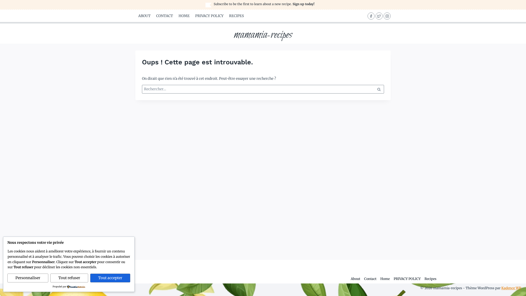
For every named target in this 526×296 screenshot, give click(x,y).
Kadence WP (511, 288)
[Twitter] (379, 16)
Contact (164, 16)
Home (184, 16)
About (144, 16)
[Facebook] (371, 16)
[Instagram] (387, 16)
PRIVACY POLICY (209, 16)
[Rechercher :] (263, 89)
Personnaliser (27, 277)
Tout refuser (69, 277)
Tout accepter (110, 277)
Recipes (236, 16)
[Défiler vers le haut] (515, 290)
